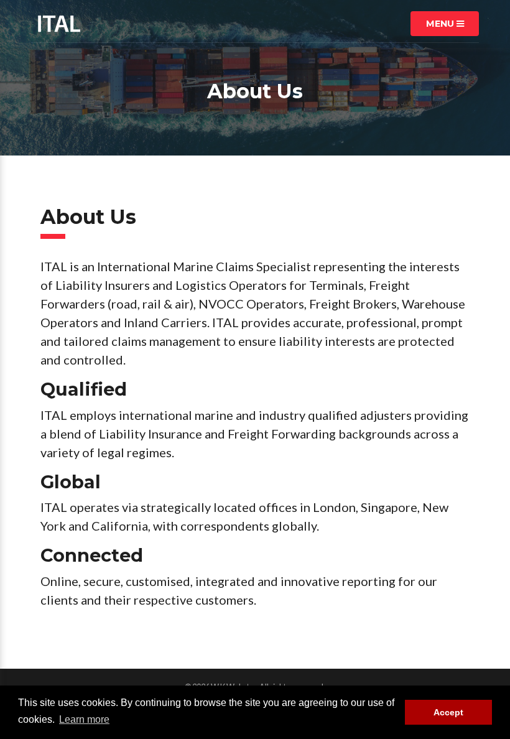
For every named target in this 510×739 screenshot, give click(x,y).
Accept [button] (448, 712)
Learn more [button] (84, 719)
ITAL (59, 23)
